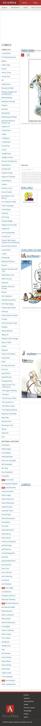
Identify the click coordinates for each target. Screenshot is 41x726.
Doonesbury (6, 180)
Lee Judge (7, 588)
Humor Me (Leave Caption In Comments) (10, 241)
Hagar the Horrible (9, 225)
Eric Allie (5, 526)
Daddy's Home (7, 157)
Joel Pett (5, 557)
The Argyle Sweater (9, 390)
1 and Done (6, 53)
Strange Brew (7, 381)
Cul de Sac (6, 146)
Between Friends (8, 101)
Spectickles (6, 373)
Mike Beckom (7, 611)
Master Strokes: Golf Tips (10, 270)
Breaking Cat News (9, 117)
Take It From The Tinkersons (8, 386)
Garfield (5, 213)
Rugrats (5, 350)
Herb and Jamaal (8, 232)
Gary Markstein (8, 530)
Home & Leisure (29, 708)
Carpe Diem (6, 130)
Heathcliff (5, 229)
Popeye (4, 327)
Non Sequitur (7, 296)
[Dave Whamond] (23, 255)
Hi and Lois (6, 236)
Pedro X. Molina (8, 630)
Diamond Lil (6, 165)
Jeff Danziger (7, 545)
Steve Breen (6, 661)
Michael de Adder (8, 607)
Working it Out (7, 425)
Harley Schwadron (9, 541)
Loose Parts (6, 250)
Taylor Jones (6, 673)
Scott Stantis (6, 657)
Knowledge (27, 711)
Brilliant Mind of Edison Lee (8, 122)
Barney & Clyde (8, 88)
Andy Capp (6, 65)
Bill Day (5, 468)
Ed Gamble (6, 522)
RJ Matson (6, 642)
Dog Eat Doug (7, 173)
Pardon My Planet (9, 307)
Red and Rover (7, 331)
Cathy (4, 134)
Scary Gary (6, 358)
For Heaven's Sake (9, 202)
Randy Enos (6, 646)
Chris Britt (8, 480)
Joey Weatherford (8, 561)
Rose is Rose (6, 342)
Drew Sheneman (8, 518)
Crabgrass (6, 138)
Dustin (4, 184)
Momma (5, 282)
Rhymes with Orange (10, 338)
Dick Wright (6, 514)
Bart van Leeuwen (9, 460)
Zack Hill (5, 433)
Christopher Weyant (10, 484)
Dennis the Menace (9, 161)
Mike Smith (6, 619)
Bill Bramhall (7, 464)
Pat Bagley (6, 626)
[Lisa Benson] (23, 352)
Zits (3, 437)
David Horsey (7, 507)
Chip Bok (5, 476)
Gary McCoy (6, 534)
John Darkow (7, 572)
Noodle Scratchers (9, 300)
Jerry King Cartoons (9, 246)
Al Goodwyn (6, 453)
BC (3, 80)
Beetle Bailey (7, 97)
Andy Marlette (7, 456)
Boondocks (6, 113)
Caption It (5, 126)
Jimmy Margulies (8, 553)
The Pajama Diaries (9, 410)
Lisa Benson (6, 592)
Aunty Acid (6, 76)
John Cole (5, 568)
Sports (26, 717)
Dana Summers (8, 491)
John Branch (6, 565)
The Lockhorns (7, 402)
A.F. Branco (6, 445)
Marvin (4, 265)
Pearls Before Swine (10, 315)
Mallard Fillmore (8, 261)
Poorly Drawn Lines (9, 323)
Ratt (3, 649)
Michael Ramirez (10, 603)
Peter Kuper (6, 634)
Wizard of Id (6, 421)
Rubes (4, 346)
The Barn (5, 394)
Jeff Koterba (6, 549)
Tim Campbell (7, 676)
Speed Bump (7, 377)
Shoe (3, 361)
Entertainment (15, 7)
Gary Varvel (6, 538)
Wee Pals (5, 417)
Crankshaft (6, 142)
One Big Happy (7, 304)
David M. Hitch (7, 511)
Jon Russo (5, 580)
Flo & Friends (7, 192)
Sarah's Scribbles (8, 354)
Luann (4, 254)
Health (25, 7)
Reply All (5, 334)
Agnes (4, 61)
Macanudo (6, 257)
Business (4, 7)
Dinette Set (6, 169)
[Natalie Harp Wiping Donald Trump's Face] (22, 55)
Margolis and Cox (8, 595)
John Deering (7, 576)
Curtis (4, 149)
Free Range (6, 209)
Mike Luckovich (8, 615)
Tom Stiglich (8, 680)
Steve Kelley (6, 665)
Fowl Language (7, 205)
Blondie (5, 109)
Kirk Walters (6, 584)
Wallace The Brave (9, 414)
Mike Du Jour (7, 279)
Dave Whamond (8, 503)
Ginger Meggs (7, 221)
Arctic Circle (6, 72)
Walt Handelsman (9, 684)
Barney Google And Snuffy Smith (9, 93)
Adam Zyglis (6, 449)
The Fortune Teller (9, 398)
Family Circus (7, 188)
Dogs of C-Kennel (8, 177)
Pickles (4, 319)
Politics (26, 714)
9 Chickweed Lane (9, 57)
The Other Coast (8, 406)
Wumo (4, 429)
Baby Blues (6, 84)
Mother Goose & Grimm (8, 287)
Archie (4, 69)
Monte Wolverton (8, 622)
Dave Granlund (7, 499)
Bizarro (4, 105)
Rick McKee (6, 653)
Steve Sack (6, 669)
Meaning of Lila (8, 275)
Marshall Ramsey (8, 599)
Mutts (4, 292)
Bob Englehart (7, 472)
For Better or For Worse (8, 197)
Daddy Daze (6, 153)
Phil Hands (6, 638)
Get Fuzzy (5, 217)
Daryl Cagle (6, 495)
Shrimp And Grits (8, 365)
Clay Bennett (8, 487)
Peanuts (5, 311)
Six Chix (5, 369)
